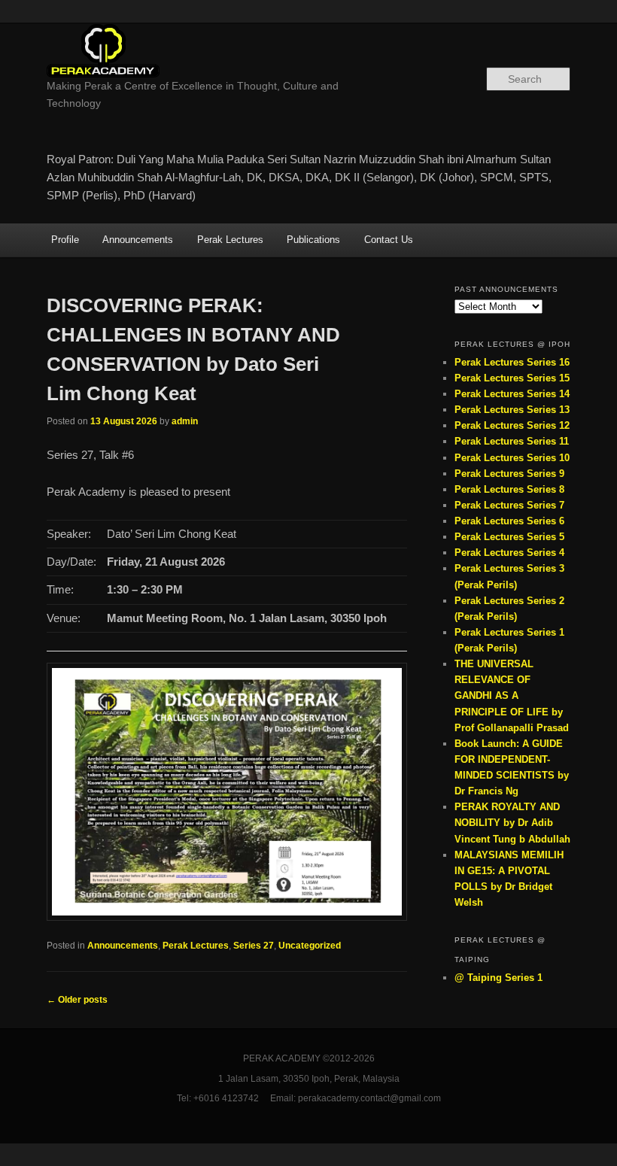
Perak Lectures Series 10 (512, 457)
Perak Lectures (230, 239)
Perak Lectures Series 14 (512, 393)
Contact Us (388, 239)
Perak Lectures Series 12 (512, 425)
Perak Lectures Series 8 (509, 489)
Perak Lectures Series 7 (509, 505)
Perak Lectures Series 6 (509, 521)
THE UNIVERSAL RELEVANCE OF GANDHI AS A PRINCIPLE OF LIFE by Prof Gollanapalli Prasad (511, 695)
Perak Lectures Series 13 (512, 409)
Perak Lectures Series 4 (509, 552)
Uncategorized (309, 945)
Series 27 (253, 945)
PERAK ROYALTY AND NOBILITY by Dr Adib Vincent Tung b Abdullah (512, 822)
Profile (65, 239)
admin (185, 421)
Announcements (137, 239)
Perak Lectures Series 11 (511, 441)
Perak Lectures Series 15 (512, 378)
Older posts (77, 999)
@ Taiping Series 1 (498, 977)
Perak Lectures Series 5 (509, 536)
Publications (313, 239)
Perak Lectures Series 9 (509, 473)
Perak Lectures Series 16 (512, 362)
